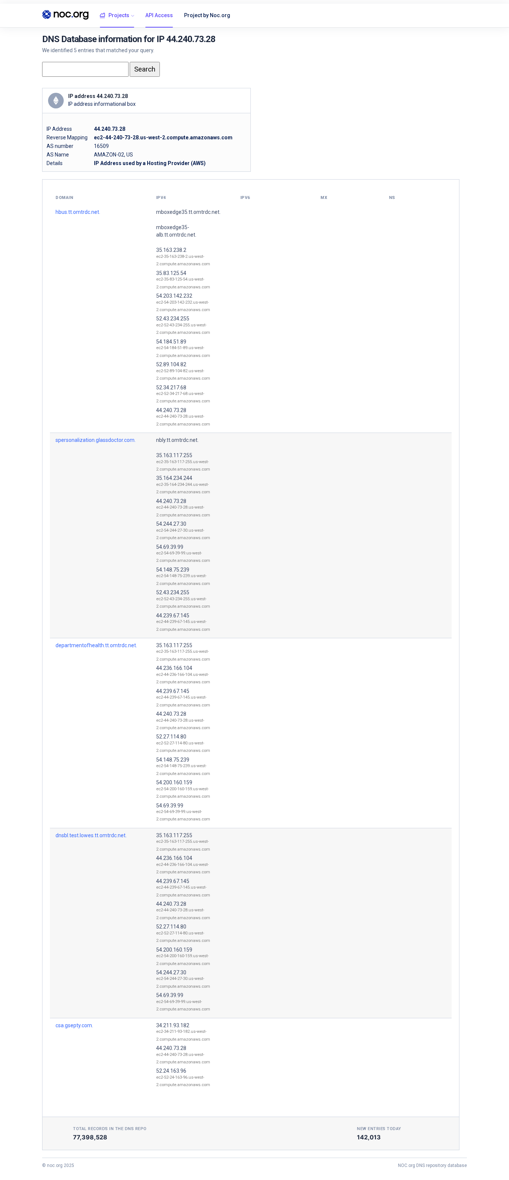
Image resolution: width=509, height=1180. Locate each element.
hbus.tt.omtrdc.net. (78, 212)
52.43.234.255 (172, 319)
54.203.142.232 (174, 296)
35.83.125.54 (171, 273)
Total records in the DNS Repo (110, 1128)
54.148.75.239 (172, 570)
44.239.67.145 (172, 616)
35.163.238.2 (171, 250)
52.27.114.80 (171, 737)
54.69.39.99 (169, 547)
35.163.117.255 (174, 455)
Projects (118, 15)
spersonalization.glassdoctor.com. (96, 440)
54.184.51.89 (171, 342)
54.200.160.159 (174, 782)
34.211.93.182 (172, 1025)
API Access (159, 15)
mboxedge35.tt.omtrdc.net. (188, 212)
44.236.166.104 (174, 668)
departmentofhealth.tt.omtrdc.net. (96, 645)
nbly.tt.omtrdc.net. (177, 440)
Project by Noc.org (207, 15)
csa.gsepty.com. (74, 1025)
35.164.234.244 (174, 478)
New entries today (379, 1128)
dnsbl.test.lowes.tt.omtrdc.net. (91, 835)
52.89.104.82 (171, 364)
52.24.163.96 (171, 1071)
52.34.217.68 (171, 387)
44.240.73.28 (171, 410)
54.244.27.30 (171, 524)
